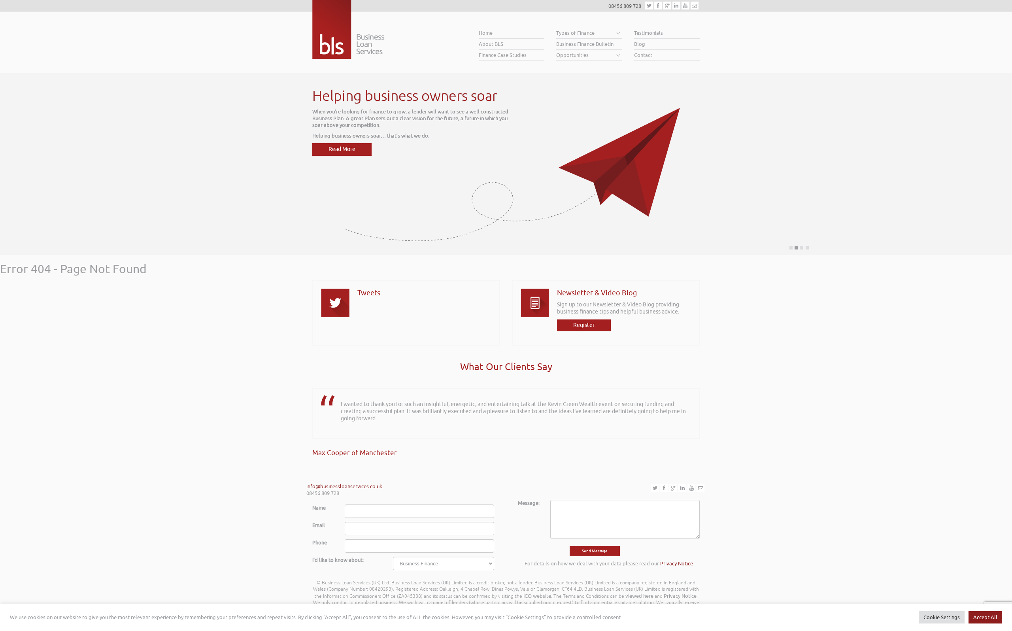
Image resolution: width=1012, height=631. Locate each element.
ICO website (537, 596)
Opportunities (572, 55)
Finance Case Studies (503, 55)
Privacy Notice (676, 563)
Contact (643, 55)
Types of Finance (575, 33)
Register (584, 325)
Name (319, 507)
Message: (529, 503)
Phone (319, 542)
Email (318, 525)
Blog (639, 44)
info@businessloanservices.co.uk (344, 486)
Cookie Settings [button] (941, 617)
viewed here (639, 596)
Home (486, 33)
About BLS (491, 44)
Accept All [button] (985, 617)
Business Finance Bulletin (585, 44)
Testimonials (648, 33)
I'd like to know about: (338, 560)
